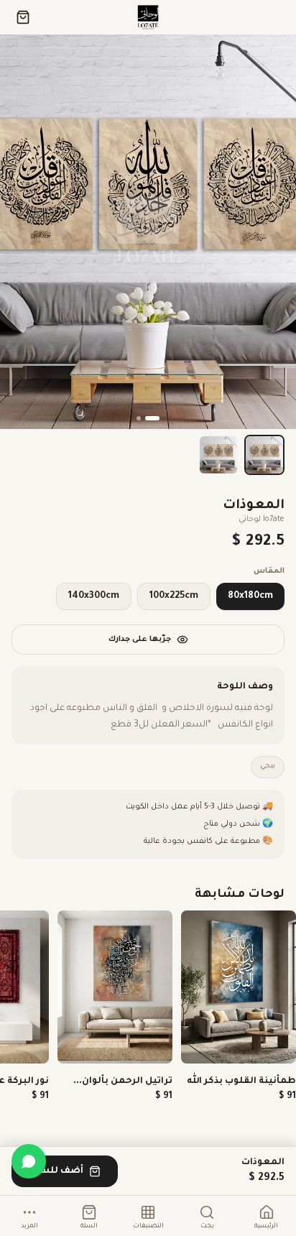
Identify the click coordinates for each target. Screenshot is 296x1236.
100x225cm (173, 596)
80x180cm (250, 596)
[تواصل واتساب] (28, 1161)
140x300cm (93, 596)
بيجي (267, 766)
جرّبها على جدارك (139, 639)
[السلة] (22, 17)
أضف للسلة (56, 1171)
